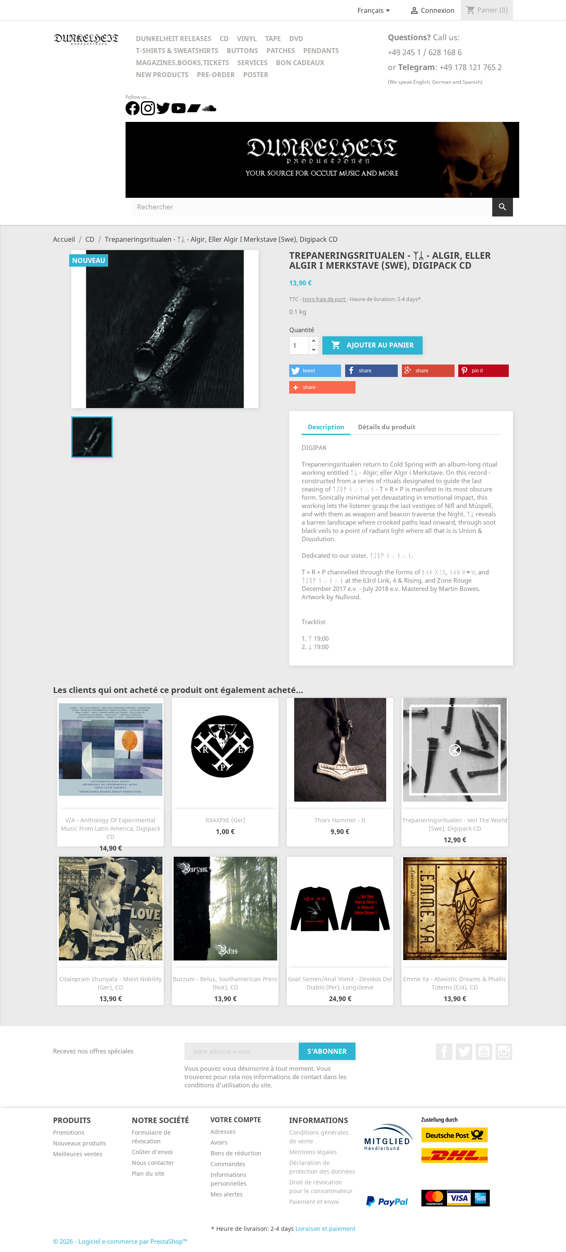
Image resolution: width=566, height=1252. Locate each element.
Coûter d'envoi (152, 1152)
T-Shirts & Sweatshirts (177, 50)
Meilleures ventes (77, 1154)
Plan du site (148, 1173)
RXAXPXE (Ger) (225, 820)
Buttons (242, 50)
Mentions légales (313, 1152)
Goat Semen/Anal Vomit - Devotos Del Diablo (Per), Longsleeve (340, 983)
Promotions (69, 1132)
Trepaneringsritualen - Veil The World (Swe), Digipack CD (455, 824)
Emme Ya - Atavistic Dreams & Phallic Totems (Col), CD (454, 983)
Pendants (321, 50)
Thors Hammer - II (339, 820)
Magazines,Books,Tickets (182, 62)
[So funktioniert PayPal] (387, 1200)
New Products (162, 74)
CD (224, 38)
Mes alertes (226, 1194)
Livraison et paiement (325, 1229)
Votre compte (235, 1119)
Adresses (223, 1131)
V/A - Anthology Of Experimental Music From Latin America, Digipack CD (110, 828)
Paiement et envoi (314, 1202)
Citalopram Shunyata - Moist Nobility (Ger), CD (110, 983)
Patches (280, 50)
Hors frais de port (324, 299)
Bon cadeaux (300, 62)
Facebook (444, 1051)
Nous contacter (153, 1163)
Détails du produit (387, 427)
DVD (296, 38)
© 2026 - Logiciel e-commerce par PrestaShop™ (120, 1241)
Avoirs (218, 1142)
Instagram (504, 1051)
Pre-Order (216, 74)
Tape (273, 38)
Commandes (227, 1164)
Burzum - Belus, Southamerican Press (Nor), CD (225, 983)
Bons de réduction (235, 1153)
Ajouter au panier (372, 345)
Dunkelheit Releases (173, 38)
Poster (255, 74)
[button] (315, 371)
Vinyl (247, 38)
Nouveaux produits (79, 1143)
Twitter (464, 1051)
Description (326, 427)
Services (252, 62)
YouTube (484, 1051)
